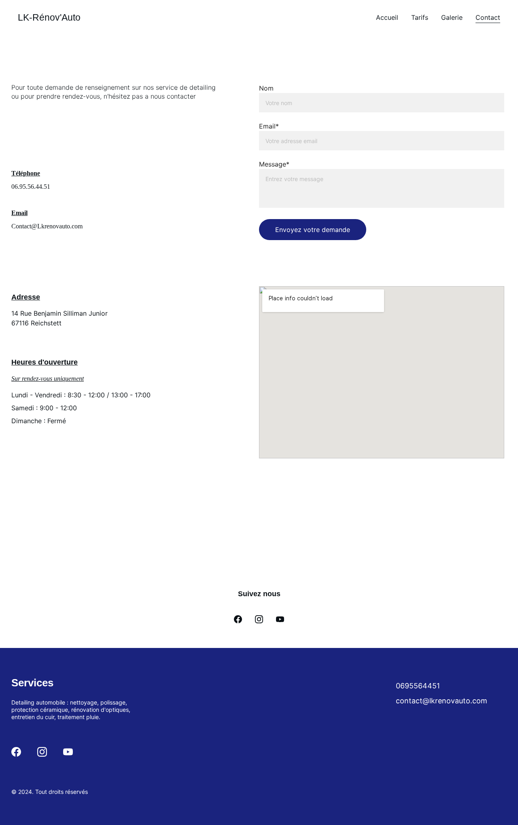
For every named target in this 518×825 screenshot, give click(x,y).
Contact (488, 17)
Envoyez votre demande (312, 230)
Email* (269, 126)
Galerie (452, 17)
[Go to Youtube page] (280, 619)
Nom (266, 88)
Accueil (387, 17)
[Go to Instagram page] (259, 619)
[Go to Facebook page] (238, 619)
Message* (274, 164)
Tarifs (419, 17)
